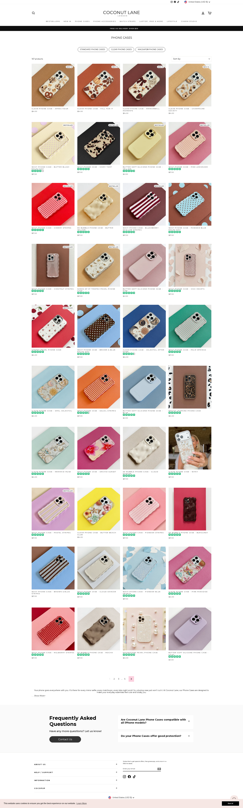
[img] (38, 171)
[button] (156, 721)
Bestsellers (53, 21)
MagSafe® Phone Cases (150, 49)
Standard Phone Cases (92, 49)
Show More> (39, 696)
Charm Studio (189, 21)
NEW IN (67, 21)
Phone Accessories (104, 21)
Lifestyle (172, 21)
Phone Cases (82, 21)
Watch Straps (128, 21)
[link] (65, 739)
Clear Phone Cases (121, 49)
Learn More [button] (81, 803)
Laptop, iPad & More (151, 21)
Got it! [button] (230, 803)
